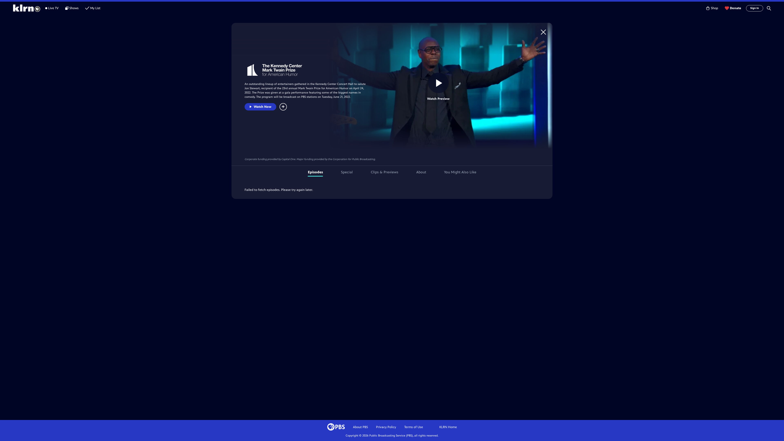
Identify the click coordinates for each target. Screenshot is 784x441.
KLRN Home (448, 427)
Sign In (754, 8)
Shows (74, 8)
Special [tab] (347, 172)
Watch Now (262, 107)
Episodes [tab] (315, 172)
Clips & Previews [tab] (384, 172)
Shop (714, 8)
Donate (735, 8)
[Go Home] (543, 32)
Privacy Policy (386, 427)
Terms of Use (413, 427)
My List (95, 8)
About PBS (360, 427)
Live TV (53, 8)
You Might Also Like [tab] (460, 172)
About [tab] (421, 172)
